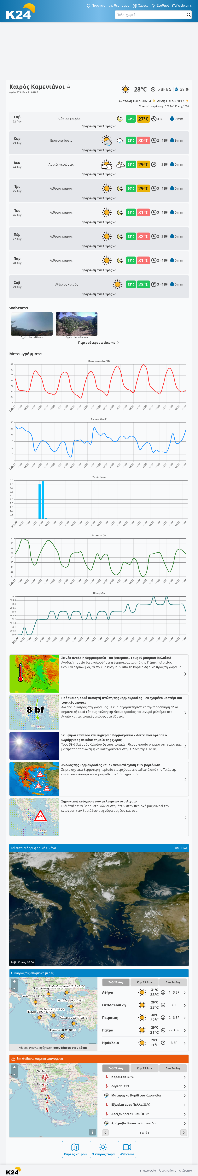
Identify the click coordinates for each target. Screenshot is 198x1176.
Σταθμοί (162, 5)
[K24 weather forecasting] (20, 11)
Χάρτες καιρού (75, 1154)
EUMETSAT (180, 848)
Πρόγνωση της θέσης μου (110, 5)
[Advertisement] (99, 51)
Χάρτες (142, 5)
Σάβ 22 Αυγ (115, 982)
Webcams (184, 5)
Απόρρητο (185, 1170)
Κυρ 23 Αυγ (144, 982)
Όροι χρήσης (167, 1170)
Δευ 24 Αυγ (173, 982)
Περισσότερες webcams (97, 342)
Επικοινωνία (148, 1170)
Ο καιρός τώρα (103, 1154)
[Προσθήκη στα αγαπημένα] (68, 86)
